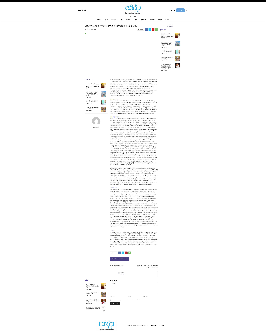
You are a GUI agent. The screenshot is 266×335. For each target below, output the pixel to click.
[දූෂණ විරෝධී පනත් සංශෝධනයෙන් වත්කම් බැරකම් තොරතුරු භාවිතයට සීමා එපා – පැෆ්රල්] (103, 85)
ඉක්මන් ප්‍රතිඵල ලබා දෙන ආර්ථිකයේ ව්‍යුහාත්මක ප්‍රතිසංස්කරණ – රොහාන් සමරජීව (91, 94)
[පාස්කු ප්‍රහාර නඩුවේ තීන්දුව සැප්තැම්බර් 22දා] (103, 109)
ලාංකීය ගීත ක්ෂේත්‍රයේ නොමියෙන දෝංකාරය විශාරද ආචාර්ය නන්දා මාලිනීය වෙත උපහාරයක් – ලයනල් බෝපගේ (167, 66)
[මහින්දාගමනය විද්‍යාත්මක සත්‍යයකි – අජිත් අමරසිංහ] (103, 102)
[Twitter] (172, 11)
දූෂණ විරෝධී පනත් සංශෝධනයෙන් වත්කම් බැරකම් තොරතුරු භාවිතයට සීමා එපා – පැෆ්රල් (93, 85)
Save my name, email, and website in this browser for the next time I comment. (128, 300)
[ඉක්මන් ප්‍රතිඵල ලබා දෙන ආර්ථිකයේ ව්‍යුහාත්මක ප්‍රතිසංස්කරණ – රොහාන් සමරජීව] (103, 94)
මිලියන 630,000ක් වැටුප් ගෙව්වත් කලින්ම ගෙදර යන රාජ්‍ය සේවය (147, 266)
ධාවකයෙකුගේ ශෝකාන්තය (116, 265)
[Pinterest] (153, 29)
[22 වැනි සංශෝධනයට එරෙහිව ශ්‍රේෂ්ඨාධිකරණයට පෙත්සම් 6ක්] (103, 309)
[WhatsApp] (156, 29)
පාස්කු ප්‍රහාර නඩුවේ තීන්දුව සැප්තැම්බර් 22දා (92, 108)
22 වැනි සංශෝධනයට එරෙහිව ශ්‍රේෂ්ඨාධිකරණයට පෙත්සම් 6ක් (93, 308)
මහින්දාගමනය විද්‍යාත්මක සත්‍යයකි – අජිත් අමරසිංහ (92, 101)
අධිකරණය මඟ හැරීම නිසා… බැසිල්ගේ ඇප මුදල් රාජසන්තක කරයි (93, 301)
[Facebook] (169, 11)
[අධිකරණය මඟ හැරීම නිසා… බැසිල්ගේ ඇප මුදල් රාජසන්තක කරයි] (103, 301)
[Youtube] (174, 11)
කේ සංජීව (88, 29)
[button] (186, 10)
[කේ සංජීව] (96, 121)
